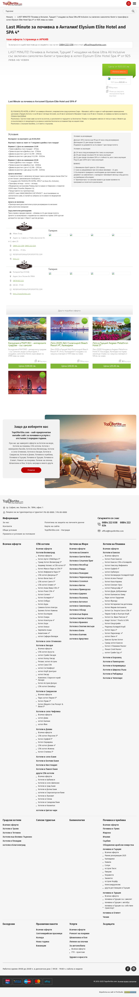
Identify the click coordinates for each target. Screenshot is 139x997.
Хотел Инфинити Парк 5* (49, 572)
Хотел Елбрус (44, 601)
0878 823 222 (18, 281)
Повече (31, 470)
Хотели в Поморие (79, 573)
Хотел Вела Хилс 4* (46, 578)
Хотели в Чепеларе (112, 678)
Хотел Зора (43, 623)
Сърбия (106, 841)
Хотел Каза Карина (113, 582)
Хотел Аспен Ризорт (114, 578)
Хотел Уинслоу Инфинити (116, 565)
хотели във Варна (79, 614)
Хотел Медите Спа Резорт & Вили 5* (50, 705)
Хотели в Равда (77, 569)
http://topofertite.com (22, 294)
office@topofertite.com (95, 45)
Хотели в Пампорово (113, 661)
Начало (9, 17)
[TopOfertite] (12, 3)
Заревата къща (44, 630)
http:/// (16, 259)
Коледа (40, 937)
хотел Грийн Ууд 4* (113, 653)
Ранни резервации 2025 (115, 856)
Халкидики (109, 859)
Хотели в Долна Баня (47, 789)
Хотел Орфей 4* (112, 569)
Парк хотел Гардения (114, 598)
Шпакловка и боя (78, 937)
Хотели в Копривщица (114, 665)
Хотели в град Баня (46, 786)
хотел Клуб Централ (47, 671)
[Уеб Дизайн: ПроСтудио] (129, 992)
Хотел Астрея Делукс (47, 683)
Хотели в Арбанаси (46, 780)
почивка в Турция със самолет (118, 899)
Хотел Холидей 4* (46, 598)
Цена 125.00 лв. (112, 366)
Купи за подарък (119, 78)
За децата (108, 924)
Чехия (106, 917)
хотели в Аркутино (79, 638)
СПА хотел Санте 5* (46, 582)
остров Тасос (110, 868)
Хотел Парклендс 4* (114, 633)
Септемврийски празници (49, 933)
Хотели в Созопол (79, 581)
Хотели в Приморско (80, 589)
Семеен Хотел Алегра (47, 607)
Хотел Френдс (111, 601)
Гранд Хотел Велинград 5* (50, 562)
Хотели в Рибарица (113, 674)
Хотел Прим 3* (44, 701)
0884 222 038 (66, 45)
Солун (107, 865)
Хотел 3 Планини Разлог (115, 646)
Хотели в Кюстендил (46, 765)
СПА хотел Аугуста (46, 652)
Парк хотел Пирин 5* (47, 698)
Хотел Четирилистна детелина (118, 604)
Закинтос (109, 878)
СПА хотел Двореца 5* (48, 575)
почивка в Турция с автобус (117, 902)
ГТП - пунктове (78, 952)
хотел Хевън (43, 627)
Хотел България (45, 614)
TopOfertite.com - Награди (57, 530)
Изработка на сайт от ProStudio (111, 992)
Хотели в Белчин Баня (47, 761)
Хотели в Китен (77, 585)
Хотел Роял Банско (113, 559)
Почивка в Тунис (111, 828)
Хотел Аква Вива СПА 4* (48, 588)
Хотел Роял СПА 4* (46, 591)
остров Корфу (111, 881)
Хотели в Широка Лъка (114, 669)
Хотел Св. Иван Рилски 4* (116, 617)
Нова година (42, 941)
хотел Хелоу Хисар (46, 658)
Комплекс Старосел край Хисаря (49, 679)
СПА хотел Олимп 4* (47, 585)
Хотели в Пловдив (12, 841)
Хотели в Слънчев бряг (81, 560)
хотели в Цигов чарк (46, 810)
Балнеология (77, 820)
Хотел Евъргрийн (113, 623)
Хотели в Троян (11, 828)
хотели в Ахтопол (79, 601)
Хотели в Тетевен (12, 832)
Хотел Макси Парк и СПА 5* (50, 569)
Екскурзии (9, 924)
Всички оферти (12, 544)
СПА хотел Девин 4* (47, 745)
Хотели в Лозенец (79, 597)
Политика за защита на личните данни (64, 522)
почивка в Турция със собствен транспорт (119, 907)
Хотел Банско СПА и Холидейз (118, 562)
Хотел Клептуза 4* (46, 620)
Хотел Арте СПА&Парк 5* (49, 559)
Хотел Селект (44, 595)
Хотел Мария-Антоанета (115, 607)
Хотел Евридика (45, 742)
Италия (106, 837)
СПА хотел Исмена (46, 749)
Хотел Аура (43, 604)
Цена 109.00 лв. (69, 366)
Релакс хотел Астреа (47, 662)
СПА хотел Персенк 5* (48, 736)
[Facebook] (127, 968)
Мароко (107, 832)
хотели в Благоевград (14, 845)
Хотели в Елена (45, 799)
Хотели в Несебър (79, 564)
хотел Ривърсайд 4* (114, 588)
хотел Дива (43, 718)
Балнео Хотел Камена (47, 611)
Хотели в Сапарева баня (49, 802)
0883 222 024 (30, 246)
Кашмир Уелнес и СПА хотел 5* (52, 565)
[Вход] (128, 3)
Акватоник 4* (44, 633)
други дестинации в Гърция (117, 888)
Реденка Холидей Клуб (115, 627)
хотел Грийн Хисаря (47, 655)
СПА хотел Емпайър (47, 686)
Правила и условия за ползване (19, 534)
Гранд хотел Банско (114, 643)
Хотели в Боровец (112, 657)
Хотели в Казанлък (46, 806)
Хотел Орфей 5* (45, 739)
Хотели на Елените (79, 552)
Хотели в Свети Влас (80, 556)
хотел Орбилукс (112, 572)
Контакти (7, 526)
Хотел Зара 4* (111, 630)
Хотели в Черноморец (81, 577)
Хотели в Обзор (78, 610)
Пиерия (108, 872)
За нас (6, 522)
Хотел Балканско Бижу (115, 595)
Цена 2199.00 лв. (27, 366)
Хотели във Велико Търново (17, 837)
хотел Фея (42, 724)
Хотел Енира (43, 617)
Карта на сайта (52, 526)
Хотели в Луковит (46, 796)
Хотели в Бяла (77, 630)
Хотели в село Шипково (48, 783)
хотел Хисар (43, 674)
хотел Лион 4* (111, 636)
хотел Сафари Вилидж (48, 636)
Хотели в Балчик (78, 634)
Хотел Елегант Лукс (113, 585)
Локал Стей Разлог (113, 649)
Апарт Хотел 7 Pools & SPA (117, 620)
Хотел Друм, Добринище (116, 591)
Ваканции (41, 945)
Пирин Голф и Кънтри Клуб (117, 614)
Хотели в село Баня (46, 756)
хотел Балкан (44, 721)
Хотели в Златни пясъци (82, 626)
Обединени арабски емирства (118, 845)
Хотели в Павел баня (47, 769)
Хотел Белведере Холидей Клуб (119, 575)
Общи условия (10, 530)
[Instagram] (133, 968)
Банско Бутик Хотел (114, 640)
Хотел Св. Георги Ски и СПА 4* (118, 611)
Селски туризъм (45, 820)
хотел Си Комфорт (46, 668)
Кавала (108, 862)
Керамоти (109, 875)
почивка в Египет (112, 912)
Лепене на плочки (79, 941)
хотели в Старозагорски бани (51, 793)
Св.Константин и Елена (81, 618)
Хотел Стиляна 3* (45, 752)
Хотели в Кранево (79, 622)
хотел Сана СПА (45, 665)
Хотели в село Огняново (48, 641)
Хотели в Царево (78, 593)
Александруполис (113, 885)
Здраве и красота (78, 957)
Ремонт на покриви (79, 933)
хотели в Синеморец (80, 606)
